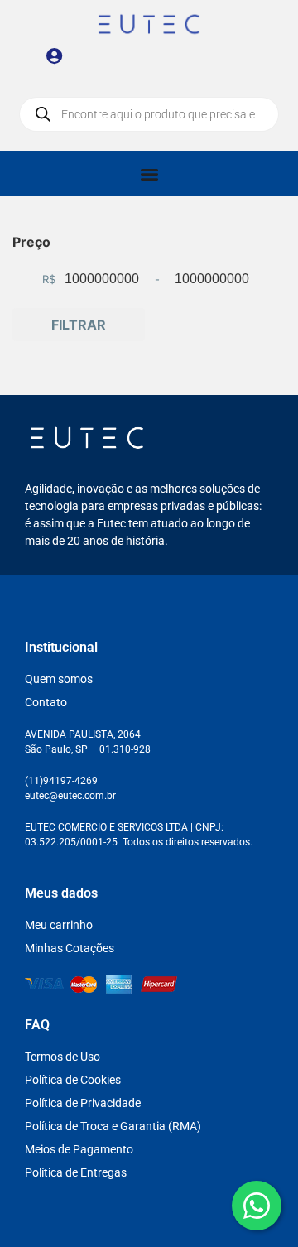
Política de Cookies (73, 1079)
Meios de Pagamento (79, 1149)
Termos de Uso (62, 1056)
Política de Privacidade (83, 1103)
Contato (46, 702)
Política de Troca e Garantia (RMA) (113, 1126)
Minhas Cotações (69, 948)
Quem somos (59, 679)
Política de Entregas (76, 1172)
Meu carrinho (59, 925)
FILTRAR (78, 324)
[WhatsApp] (256, 1205)
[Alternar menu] (149, 173)
